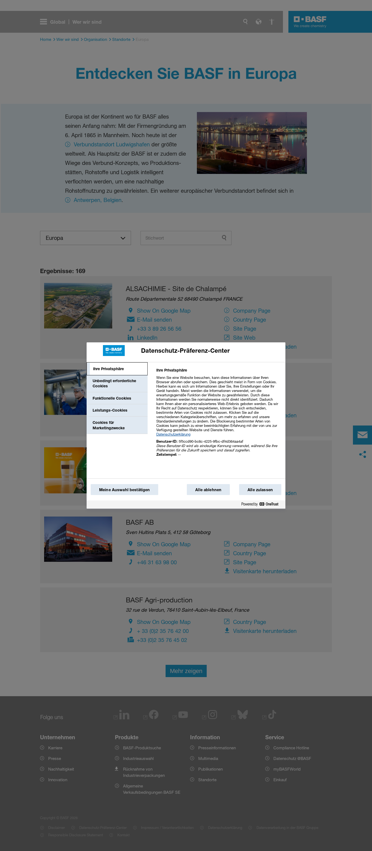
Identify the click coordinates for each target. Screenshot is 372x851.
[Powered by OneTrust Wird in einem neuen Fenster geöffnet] (262, 504)
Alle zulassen (260, 489)
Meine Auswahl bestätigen (124, 489)
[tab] (117, 369)
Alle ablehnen (208, 489)
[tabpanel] (218, 415)
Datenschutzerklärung (173, 434)
